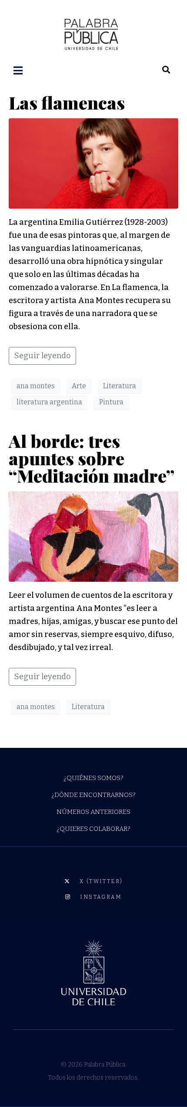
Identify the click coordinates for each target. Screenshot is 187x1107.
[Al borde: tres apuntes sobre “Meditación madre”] (93, 536)
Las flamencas (67, 102)
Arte (79, 386)
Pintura (111, 402)
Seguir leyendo (42, 355)
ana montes (36, 386)
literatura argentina (49, 402)
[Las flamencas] (93, 163)
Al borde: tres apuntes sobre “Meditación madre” (91, 458)
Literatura (119, 386)
